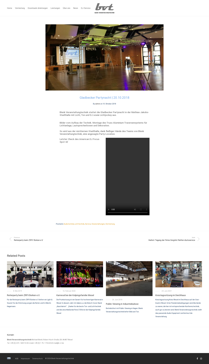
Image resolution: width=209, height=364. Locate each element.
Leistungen (55, 8)
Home (9, 8)
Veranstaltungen (98, 224)
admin (97, 104)
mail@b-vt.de (59, 343)
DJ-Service (85, 8)
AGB (16, 359)
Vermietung (20, 8)
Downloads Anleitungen (38, 8)
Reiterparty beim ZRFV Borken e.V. (23, 295)
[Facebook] (197, 358)
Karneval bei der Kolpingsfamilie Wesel (75, 295)
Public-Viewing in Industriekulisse (122, 304)
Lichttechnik (79, 224)
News (75, 8)
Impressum (25, 359)
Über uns (66, 8)
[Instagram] (201, 358)
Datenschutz (37, 359)
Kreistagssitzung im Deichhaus (170, 295)
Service (88, 224)
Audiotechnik (69, 224)
